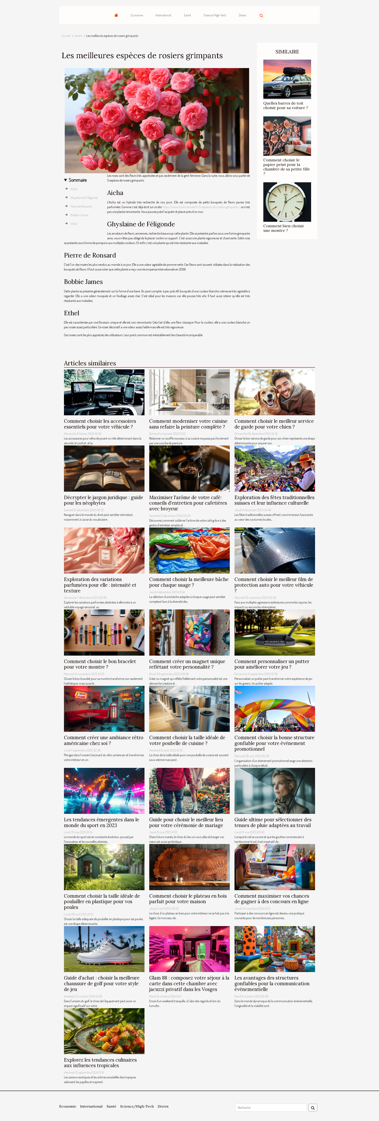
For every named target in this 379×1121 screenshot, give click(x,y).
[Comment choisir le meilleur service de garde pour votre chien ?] (275, 392)
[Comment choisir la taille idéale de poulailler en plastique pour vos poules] (104, 867)
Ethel (74, 224)
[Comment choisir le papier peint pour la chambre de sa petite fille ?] (287, 136)
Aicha (74, 189)
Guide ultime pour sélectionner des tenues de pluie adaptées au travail (273, 822)
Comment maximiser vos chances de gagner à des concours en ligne (272, 899)
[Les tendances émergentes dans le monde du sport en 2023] (104, 790)
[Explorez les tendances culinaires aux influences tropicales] (104, 1031)
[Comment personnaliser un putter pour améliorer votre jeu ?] (275, 632)
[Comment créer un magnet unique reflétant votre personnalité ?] (189, 632)
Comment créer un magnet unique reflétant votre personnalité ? (187, 664)
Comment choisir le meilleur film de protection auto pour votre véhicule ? (274, 585)
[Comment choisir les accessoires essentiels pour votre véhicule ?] (104, 392)
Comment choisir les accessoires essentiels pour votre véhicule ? (100, 424)
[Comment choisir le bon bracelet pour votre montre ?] (104, 632)
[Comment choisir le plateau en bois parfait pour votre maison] (189, 867)
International (163, 15)
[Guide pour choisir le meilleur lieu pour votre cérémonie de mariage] (189, 790)
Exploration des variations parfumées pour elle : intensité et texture (100, 585)
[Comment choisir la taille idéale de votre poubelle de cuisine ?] (189, 708)
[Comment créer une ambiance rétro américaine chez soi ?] (104, 708)
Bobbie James (79, 215)
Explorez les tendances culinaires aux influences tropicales (100, 1063)
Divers (242, 15)
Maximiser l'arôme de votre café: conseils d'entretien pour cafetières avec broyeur (188, 503)
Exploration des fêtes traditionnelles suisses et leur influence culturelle (274, 500)
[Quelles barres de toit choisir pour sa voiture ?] (287, 79)
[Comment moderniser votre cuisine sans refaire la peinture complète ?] (189, 392)
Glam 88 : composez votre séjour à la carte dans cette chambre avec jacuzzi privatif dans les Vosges (189, 983)
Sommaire (78, 180)
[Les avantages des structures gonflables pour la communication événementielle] (275, 949)
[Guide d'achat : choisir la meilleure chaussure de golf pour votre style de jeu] (104, 949)
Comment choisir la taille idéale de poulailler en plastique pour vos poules (102, 901)
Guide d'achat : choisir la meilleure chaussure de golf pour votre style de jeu (102, 983)
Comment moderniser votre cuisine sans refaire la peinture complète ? (188, 424)
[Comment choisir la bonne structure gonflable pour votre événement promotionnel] (275, 708)
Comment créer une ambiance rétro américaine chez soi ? (103, 740)
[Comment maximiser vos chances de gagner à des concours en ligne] (275, 867)
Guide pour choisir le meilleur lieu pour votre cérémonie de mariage (186, 822)
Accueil (66, 36)
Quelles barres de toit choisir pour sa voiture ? (285, 105)
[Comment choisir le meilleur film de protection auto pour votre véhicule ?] (275, 550)
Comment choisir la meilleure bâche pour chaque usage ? (189, 582)
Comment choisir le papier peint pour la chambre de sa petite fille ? (286, 167)
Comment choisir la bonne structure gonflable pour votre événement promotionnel (274, 743)
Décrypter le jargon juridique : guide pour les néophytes (103, 500)
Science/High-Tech (215, 15)
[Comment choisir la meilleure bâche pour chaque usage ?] (189, 550)
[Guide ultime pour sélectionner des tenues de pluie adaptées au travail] (275, 790)
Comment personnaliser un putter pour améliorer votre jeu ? (272, 664)
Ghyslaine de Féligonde (84, 198)
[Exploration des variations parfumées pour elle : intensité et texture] (104, 550)
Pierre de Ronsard (81, 206)
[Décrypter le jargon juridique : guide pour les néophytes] (104, 468)
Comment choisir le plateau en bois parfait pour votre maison (188, 899)
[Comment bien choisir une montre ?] (287, 202)
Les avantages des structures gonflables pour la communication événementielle (272, 983)
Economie (137, 15)
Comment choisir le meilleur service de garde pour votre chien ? (274, 424)
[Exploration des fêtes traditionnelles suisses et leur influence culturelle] (275, 468)
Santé (187, 15)
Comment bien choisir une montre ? (283, 228)
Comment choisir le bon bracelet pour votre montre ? (100, 664)
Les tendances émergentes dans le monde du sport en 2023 (101, 822)
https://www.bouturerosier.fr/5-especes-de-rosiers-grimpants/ (201, 207)
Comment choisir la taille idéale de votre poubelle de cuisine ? (187, 740)
